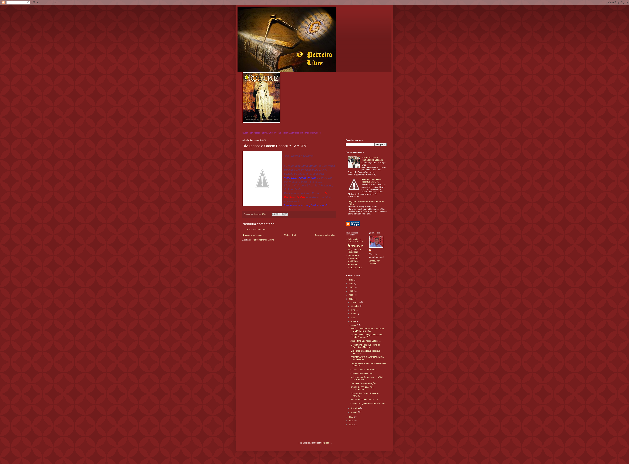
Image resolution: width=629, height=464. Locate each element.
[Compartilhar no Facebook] (283, 214)
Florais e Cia (353, 255)
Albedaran (352, 264)
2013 (351, 287)
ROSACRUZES (355, 268)
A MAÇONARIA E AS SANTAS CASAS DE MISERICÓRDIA (367, 330)
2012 (351, 291)
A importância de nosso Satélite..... (366, 341)
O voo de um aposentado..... (363, 373)
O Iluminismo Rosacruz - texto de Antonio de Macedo (365, 346)
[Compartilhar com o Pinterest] (286, 214)
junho (353, 314)
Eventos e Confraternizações (363, 383)
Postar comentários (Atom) (262, 240)
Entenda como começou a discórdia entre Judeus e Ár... (366, 336)
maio (353, 318)
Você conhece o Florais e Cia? (364, 399)
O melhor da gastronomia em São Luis (368, 403)
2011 (351, 295)
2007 (351, 425)
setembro (355, 306)
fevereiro (355, 408)
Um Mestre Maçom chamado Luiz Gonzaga (372, 158)
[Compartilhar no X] (279, 214)
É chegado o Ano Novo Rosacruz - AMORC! (372, 180)
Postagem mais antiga (325, 235)
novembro (355, 302)
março (354, 325)
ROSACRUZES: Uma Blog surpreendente (362, 388)
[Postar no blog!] (276, 214)
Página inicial (290, 235)
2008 (351, 421)
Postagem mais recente (253, 235)
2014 (351, 283)
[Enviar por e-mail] (273, 214)
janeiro (354, 412)
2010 (351, 299)
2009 (351, 417)
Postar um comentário (256, 229)
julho (353, 310)
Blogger (327, 443)
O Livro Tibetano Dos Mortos (363, 369)
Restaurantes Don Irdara (354, 260)
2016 (351, 280)
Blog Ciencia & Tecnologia (354, 251)
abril (353, 321)
